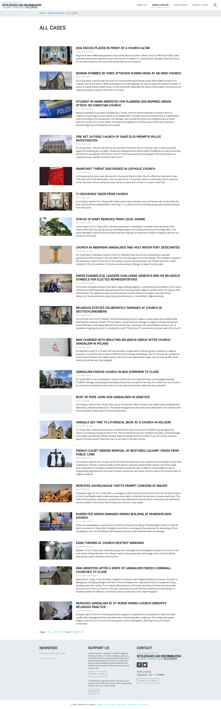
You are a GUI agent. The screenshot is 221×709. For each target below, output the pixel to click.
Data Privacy (143, 704)
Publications (180, 5)
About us (142, 5)
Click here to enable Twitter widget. (53, 653)
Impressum (132, 704)
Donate (94, 691)
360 (55, 632)
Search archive (160, 5)
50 (79, 632)
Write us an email (148, 681)
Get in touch (121, 704)
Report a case (200, 5)
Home (42, 13)
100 (82, 632)
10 (73, 632)
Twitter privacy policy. (48, 658)
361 (59, 632)
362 (63, 632)
